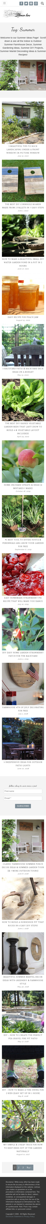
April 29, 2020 (23, 437)
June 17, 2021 (23, 269)
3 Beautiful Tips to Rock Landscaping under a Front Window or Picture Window (23, 149)
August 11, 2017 (23, 1154)
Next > (29, 1167)
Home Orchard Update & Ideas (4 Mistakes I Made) (23, 487)
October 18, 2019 (23, 491)
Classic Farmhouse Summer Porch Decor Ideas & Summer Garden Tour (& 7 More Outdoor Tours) (23, 867)
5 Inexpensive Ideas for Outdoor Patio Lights (23, 764)
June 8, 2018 (23, 874)
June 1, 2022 (23, 211)
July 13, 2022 (23, 156)
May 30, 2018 (23, 987)
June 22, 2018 (23, 769)
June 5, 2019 (23, 659)
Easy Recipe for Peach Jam (23, 317)
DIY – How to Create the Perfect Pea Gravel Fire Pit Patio (23, 1037)
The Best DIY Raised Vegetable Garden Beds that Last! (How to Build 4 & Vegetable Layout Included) (23, 428)
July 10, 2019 (23, 604)
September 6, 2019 (23, 549)
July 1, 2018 (23, 714)
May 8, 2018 (23, 1096)
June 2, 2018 (23, 928)
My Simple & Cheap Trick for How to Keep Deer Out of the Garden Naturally (23, 1148)
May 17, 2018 (23, 1041)
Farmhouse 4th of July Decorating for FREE (23, 709)
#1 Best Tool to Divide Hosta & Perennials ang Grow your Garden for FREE (23, 543)
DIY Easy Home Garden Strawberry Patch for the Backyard (23, 654)
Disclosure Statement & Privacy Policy (20, 1216)
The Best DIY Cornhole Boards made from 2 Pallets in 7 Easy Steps (23, 206)
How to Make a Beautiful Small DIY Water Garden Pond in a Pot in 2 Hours (23, 262)
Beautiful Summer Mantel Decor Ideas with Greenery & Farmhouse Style (23, 980)
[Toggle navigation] (4, 3)
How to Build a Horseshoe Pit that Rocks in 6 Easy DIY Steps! (23, 924)
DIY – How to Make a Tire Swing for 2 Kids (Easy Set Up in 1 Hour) (23, 1092)
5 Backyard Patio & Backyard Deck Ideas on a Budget (23, 370)
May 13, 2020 (23, 375)
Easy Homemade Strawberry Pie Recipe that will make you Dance (23, 600)
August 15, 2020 (23, 320)
